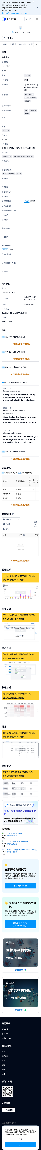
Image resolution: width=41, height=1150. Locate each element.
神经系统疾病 (29, 95)
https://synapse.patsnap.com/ (15, 13)
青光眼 (27, 113)
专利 (3, 1060)
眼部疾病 (27, 101)
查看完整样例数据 (16, 580)
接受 (20, 1144)
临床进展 (5, 1056)
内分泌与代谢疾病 (30, 98)
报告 (3, 1069)
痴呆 (26, 110)
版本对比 (5, 1034)
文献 (3, 1065)
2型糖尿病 (33, 110)
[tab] (5, 44)
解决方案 (5, 1029)
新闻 (3, 1074)
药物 (3, 1051)
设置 (20, 1139)
